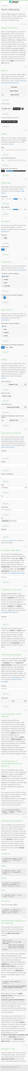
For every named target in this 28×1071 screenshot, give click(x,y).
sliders (11, 144)
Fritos (5, 282)
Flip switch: (4, 235)
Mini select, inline (5, 393)
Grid (7, 347)
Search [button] (26, 2)
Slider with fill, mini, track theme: (9, 168)
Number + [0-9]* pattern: (7, 474)
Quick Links (22, 24)
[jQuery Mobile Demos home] (14, 2)
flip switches (5, 231)
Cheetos (6, 276)
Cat (5, 326)
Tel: (2, 496)
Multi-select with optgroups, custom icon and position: (12, 416)
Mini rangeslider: (5, 207)
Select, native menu (6, 381)
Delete (9, 121)
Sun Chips (7, 286)
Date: (2, 485)
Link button (14, 87)
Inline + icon (7, 108)
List (3, 347)
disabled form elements (10, 612)
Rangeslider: (4, 196)
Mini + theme (17, 108)
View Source (5, 100)
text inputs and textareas (13, 446)
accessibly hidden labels (17, 573)
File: (2, 518)
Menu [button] (1, 2)
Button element (14, 91)
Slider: (2, 147)
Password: (4, 529)
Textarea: (3, 461)
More (15, 121)
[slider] (16, 150)
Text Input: (3, 616)
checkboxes (22, 270)
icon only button (22, 109)
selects (3, 378)
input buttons (14, 83)
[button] (14, 407)
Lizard (5, 335)
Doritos (6, 279)
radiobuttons (5, 320)
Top (24, 67)
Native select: (4, 698)
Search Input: (4, 507)
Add (4, 121)
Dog (5, 329)
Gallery (11, 347)
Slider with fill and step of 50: (8, 158)
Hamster (6, 332)
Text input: (3, 450)
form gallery (10, 541)
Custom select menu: (6, 404)
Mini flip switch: (5, 246)
